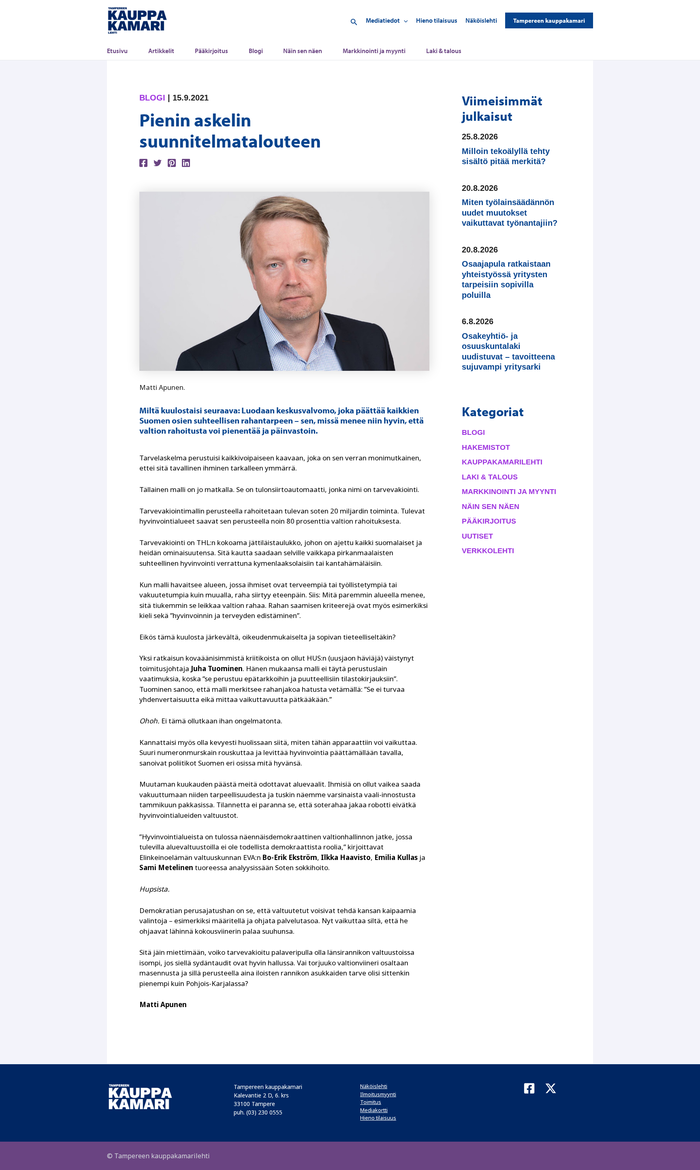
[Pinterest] (172, 162)
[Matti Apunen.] (284, 280)
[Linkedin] (186, 162)
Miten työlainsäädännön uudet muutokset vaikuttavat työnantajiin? (509, 212)
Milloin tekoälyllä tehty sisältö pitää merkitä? (506, 156)
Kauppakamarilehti (502, 462)
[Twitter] (158, 162)
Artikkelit (161, 51)
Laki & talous (443, 51)
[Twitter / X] (551, 1088)
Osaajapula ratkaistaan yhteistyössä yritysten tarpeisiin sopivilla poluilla (506, 279)
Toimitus (370, 1102)
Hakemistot (486, 447)
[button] (354, 20)
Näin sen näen (302, 51)
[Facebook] (143, 162)
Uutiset (477, 536)
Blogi (256, 51)
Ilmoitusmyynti (378, 1094)
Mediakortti (374, 1110)
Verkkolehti (488, 551)
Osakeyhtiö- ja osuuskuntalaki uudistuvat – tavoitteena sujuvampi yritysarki (508, 352)
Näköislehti (481, 20)
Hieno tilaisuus (436, 20)
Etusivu (117, 51)
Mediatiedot (383, 20)
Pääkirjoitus (211, 51)
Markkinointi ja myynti (374, 51)
